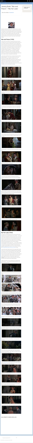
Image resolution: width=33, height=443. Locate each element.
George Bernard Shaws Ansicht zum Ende (9, 247)
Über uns (4, 440)
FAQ (10, 440)
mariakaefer (11, 12)
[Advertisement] (11, 426)
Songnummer (5, 362)
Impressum (7, 440)
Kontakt (2, 440)
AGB (11, 440)
